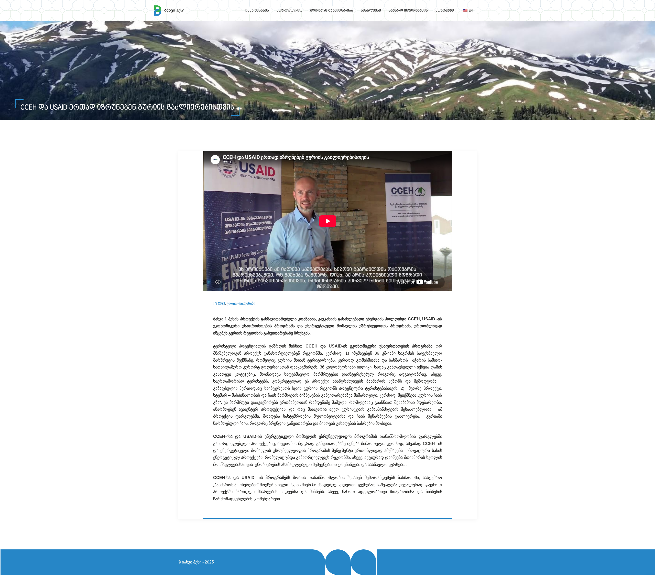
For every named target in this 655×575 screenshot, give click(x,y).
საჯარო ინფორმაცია (408, 10)
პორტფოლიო (289, 10)
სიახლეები (371, 10)
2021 (221, 303)
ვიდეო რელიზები (241, 303)
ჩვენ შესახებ (257, 10)
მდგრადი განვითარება (331, 10)
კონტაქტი (444, 10)
